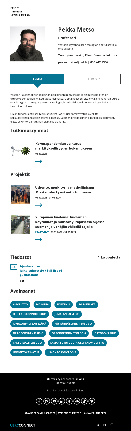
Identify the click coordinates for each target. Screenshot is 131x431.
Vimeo (92, 402)
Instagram (46, 402)
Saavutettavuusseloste (39, 413)
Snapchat (69, 402)
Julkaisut (94, 79)
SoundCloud (76, 402)
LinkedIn (61, 402)
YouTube (54, 402)
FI (104, 425)
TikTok (84, 402)
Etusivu (15, 8)
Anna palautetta (95, 413)
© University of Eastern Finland (65, 384)
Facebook (39, 402)
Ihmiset (17, 11)
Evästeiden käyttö (69, 413)
